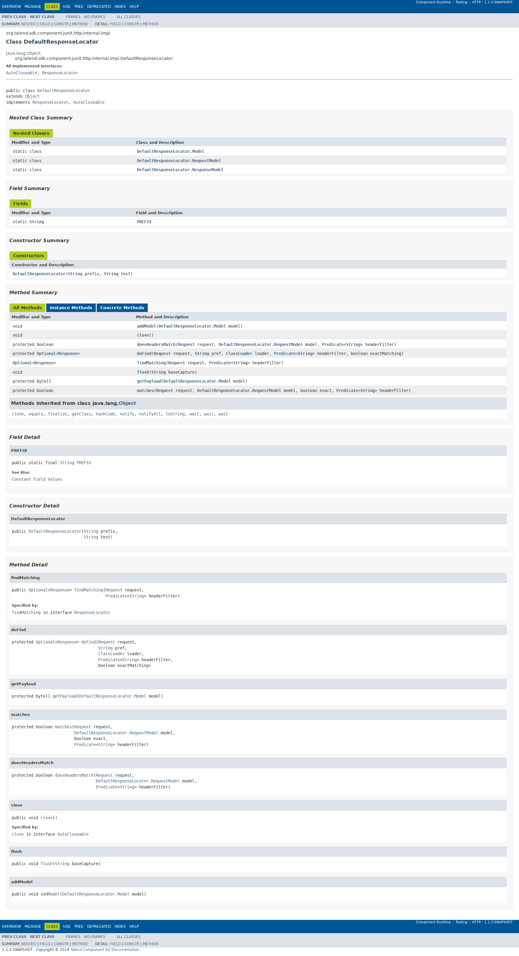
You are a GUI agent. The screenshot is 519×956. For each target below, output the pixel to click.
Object (32, 96)
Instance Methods (71, 307)
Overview (11, 7)
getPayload (149, 381)
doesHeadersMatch (156, 344)
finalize (57, 414)
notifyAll (150, 414)
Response (67, 353)
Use (67, 7)
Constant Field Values (37, 479)
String (36, 221)
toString (175, 414)
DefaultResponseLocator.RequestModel (179, 160)
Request (186, 344)
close (143, 335)
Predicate (333, 344)
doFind (144, 353)
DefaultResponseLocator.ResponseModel (180, 169)
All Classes (129, 17)
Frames (73, 17)
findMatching (151, 362)
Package (33, 7)
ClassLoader (239, 353)
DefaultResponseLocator (63, 90)
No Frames (94, 17)
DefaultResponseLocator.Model (170, 151)
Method (80, 24)
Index (120, 7)
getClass (81, 414)
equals (36, 414)
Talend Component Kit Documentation (105, 950)
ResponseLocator (60, 72)
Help (134, 7)
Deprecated (99, 7)
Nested (28, 24)
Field (45, 24)
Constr (61, 24)
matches (145, 390)
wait (194, 414)
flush (143, 372)
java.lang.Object (23, 53)
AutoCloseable (21, 72)
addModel (146, 326)
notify (127, 414)
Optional (46, 353)
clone (18, 414)
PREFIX (144, 221)
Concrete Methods (122, 307)
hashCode (105, 414)
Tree (78, 7)
